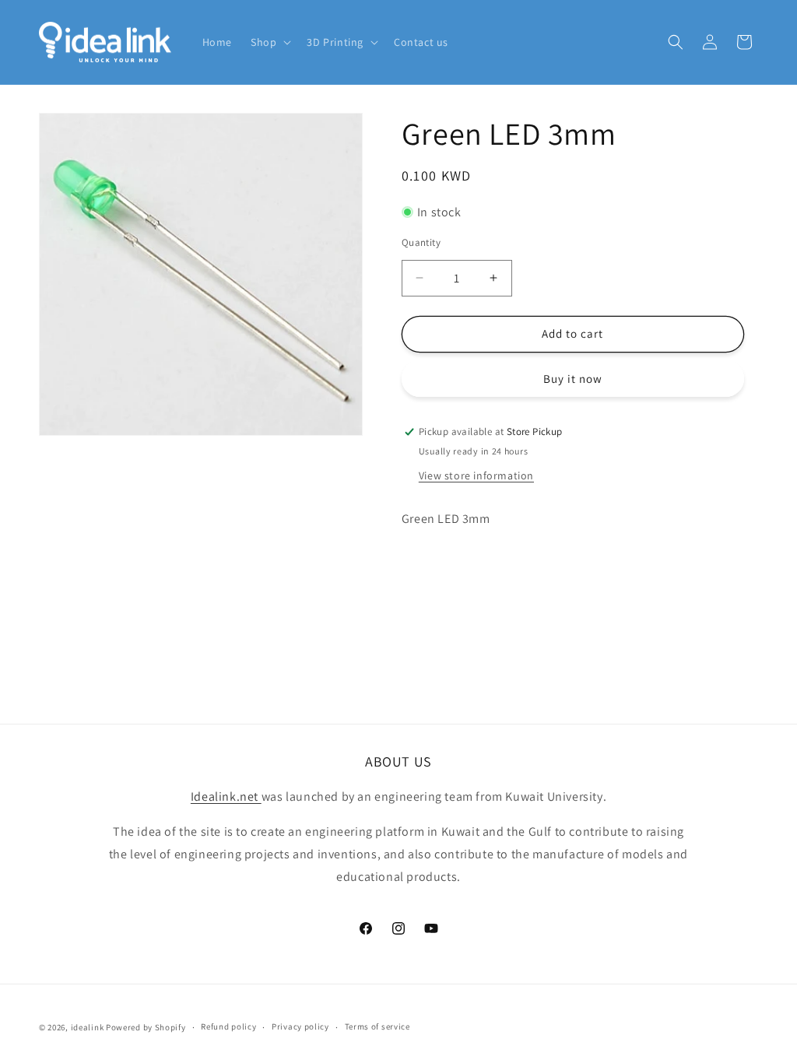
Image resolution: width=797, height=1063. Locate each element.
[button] (269, 42)
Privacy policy (300, 1026)
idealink (87, 1027)
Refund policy (228, 1026)
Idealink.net (226, 796)
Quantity (421, 242)
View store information (476, 475)
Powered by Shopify (146, 1027)
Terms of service (377, 1026)
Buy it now (572, 378)
